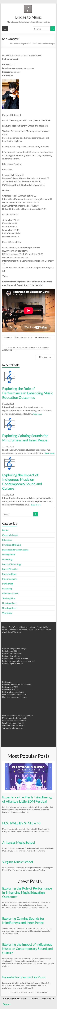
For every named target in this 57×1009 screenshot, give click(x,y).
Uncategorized (9, 608)
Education (7, 540)
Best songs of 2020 (10, 689)
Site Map (17, 632)
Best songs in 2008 (10, 687)
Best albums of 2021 (11, 651)
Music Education (10, 569)
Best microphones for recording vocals (18, 661)
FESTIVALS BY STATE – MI (21, 823)
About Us (41, 627)
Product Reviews (10, 593)
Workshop (7, 612)
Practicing (7, 588)
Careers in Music (10, 535)
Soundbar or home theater (13, 725)
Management (8, 554)
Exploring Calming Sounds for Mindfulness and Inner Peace (25, 437)
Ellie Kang (45, 357)
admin (9, 337)
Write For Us (48, 998)
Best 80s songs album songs (14, 648)
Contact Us (13, 629)
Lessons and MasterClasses (15, 549)
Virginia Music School (17, 862)
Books (5, 530)
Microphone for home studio (14, 718)
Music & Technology (11, 564)
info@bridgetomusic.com (14, 998)
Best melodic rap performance (15, 658)
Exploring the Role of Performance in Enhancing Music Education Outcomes (27, 393)
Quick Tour (39, 629)
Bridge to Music (28, 17)
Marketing (7, 559)
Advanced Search (26, 629)
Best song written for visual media (16, 684)
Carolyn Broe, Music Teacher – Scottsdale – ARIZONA (25, 348)
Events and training (11, 544)
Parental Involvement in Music (24, 977)
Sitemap (34, 998)
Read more (37, 414)
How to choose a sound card (14, 694)
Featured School (28, 627)
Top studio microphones (12, 728)
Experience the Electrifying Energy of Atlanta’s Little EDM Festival (27, 799)
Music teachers (43, 337)
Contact (7, 1004)
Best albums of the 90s (11, 653)
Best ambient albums (11, 656)
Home (4, 627)
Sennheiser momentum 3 (13, 723)
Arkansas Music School (18, 842)
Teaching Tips (8, 598)
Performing (7, 583)
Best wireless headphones (13, 692)
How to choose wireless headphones (17, 715)
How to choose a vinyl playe (14, 697)
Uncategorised (9, 603)
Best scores (7, 682)
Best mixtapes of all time (12, 663)
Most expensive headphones (14, 720)
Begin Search (14, 627)
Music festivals (9, 574)
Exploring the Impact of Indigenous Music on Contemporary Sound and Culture (22, 481)
